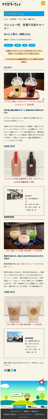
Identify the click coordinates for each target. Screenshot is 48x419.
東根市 (18, 45)
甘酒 (24, 45)
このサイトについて (15, 411)
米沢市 (32, 45)
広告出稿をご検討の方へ (10, 414)
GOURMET (13, 19)
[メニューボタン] (43, 3)
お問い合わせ (39, 414)
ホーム (6, 19)
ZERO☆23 (8, 45)
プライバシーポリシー (26, 414)
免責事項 (26, 411)
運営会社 (34, 411)
